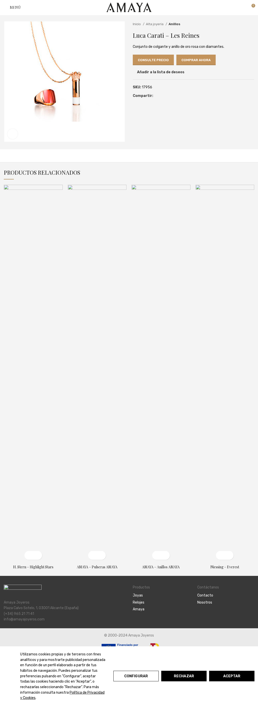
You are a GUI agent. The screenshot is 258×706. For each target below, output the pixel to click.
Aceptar (232, 676)
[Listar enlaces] (161, 595)
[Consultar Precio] (28, 555)
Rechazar (184, 676)
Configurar (136, 676)
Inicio (137, 24)
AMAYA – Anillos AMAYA (161, 567)
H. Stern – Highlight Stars (33, 567)
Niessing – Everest (224, 567)
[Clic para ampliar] (13, 134)
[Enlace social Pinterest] (163, 96)
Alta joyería (155, 24)
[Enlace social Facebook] (157, 96)
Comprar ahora (196, 60)
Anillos (174, 24)
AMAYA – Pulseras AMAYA (97, 567)
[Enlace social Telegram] (175, 96)
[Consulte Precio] (92, 555)
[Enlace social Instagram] (206, 616)
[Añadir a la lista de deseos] (37, 555)
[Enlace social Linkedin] (169, 96)
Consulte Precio (153, 60)
